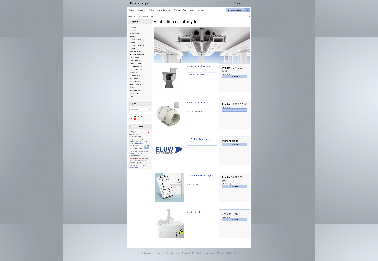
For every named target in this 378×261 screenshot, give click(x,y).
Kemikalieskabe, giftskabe (136, 60)
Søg (149, 109)
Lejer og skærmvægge (135, 81)
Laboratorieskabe (134, 30)
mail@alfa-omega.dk (208, 253)
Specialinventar (133, 78)
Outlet (131, 97)
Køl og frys (132, 87)
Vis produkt (235, 76)
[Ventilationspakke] (169, 115)
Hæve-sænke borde (134, 33)
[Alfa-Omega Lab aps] (189, 3)
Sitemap (236, 253)
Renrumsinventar (134, 94)
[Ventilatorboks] (169, 224)
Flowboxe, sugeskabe (135, 51)
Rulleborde (132, 36)
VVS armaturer (133, 72)
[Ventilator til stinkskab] (169, 78)
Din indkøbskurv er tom (236, 10)
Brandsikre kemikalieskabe (136, 63)
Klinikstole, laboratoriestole (136, 45)
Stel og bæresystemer (135, 39)
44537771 (192, 253)
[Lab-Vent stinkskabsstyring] (169, 188)
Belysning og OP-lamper (136, 75)
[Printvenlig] (249, 16)
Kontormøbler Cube (134, 90)
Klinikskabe (132, 27)
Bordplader (132, 42)
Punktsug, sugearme (134, 57)
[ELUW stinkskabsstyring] (169, 151)
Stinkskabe (132, 48)
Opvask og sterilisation (135, 84)
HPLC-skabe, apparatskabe (136, 54)
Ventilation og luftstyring (135, 66)
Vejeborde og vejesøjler (135, 69)
